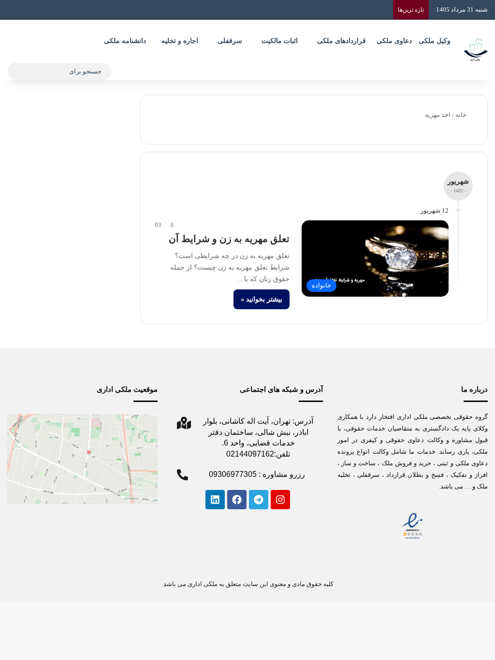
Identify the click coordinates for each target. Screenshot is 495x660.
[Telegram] (258, 499)
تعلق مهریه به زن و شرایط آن (229, 238)
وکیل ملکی (435, 40)
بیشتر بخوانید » (261, 299)
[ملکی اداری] (476, 50)
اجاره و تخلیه (179, 40)
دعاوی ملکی (394, 40)
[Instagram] (280, 499)
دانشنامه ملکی (125, 40)
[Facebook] (237, 499)
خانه (461, 114)
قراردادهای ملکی (341, 40)
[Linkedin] (215, 499)
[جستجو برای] (17, 71)
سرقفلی (230, 40)
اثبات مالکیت (280, 40)
